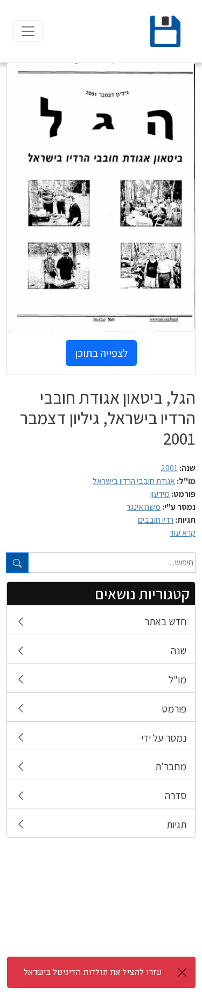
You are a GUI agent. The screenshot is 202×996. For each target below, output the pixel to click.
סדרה (175, 795)
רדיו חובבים (155, 519)
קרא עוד (183, 532)
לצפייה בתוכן (101, 353)
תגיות (176, 825)
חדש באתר (165, 621)
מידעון (160, 494)
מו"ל (177, 680)
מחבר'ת (170, 766)
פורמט (174, 709)
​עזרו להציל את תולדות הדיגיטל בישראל (93, 972)
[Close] (182, 972)
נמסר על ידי (163, 738)
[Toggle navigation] (28, 31)
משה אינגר (144, 507)
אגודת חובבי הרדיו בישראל (134, 481)
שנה (178, 651)
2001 (169, 468)
